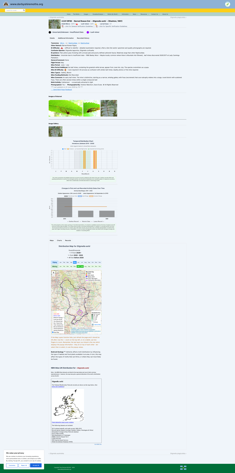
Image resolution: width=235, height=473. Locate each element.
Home (68, 14)
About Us (165, 14)
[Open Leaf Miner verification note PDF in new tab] (97, 26)
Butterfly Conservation (89, 329)
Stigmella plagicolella (176, 17)
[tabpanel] (117, 66)
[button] (80, 14)
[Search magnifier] (24, 10)
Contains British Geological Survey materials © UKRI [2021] (86, 331)
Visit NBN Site (98, 444)
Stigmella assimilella (57, 17)
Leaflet (74, 328)
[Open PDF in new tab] (63, 26)
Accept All (36, 465)
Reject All (24, 465)
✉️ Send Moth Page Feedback (61, 89)
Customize (12, 465)
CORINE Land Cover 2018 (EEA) (79, 332)
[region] (24, 459)
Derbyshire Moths (75, 329)
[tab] (52, 38)
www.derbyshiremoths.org (26, 4)
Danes (82, 329)
